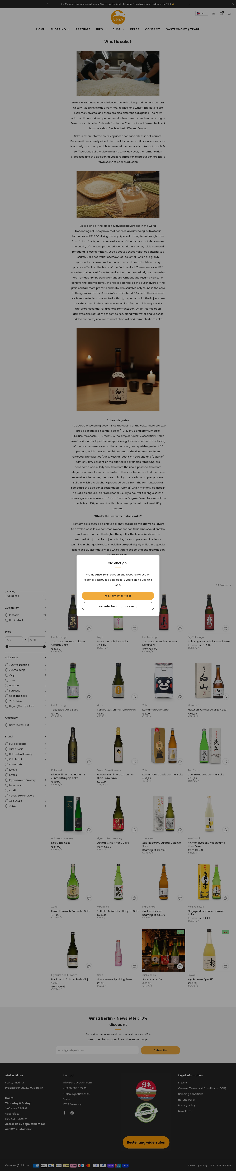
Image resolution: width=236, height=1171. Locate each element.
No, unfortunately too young (118, 606)
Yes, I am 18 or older (118, 595)
